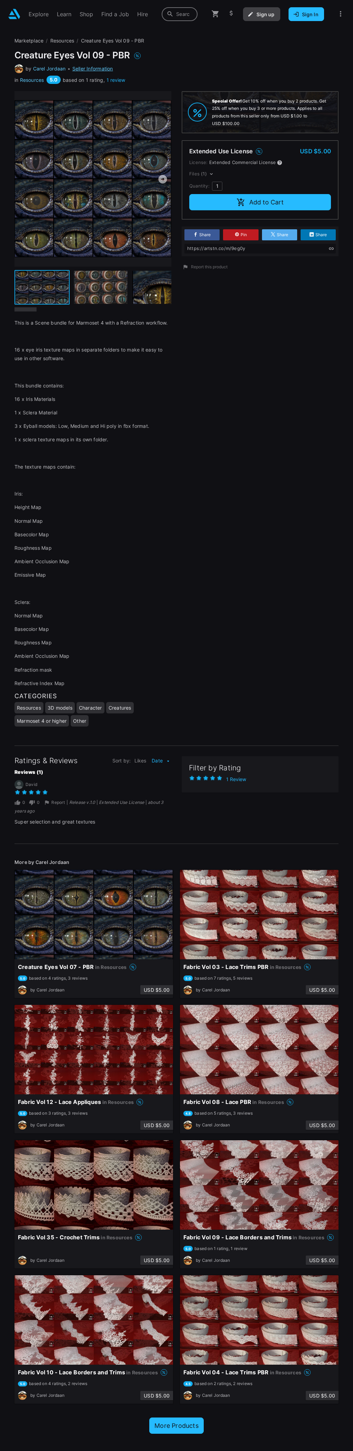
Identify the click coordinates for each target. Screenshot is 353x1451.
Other (79, 721)
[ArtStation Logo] (14, 14)
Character (90, 708)
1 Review (236, 779)
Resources (32, 80)
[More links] (340, 14)
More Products (176, 1425)
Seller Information (92, 68)
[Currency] (231, 14)
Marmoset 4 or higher (42, 721)
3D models (60, 708)
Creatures (120, 708)
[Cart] (215, 14)
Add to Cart (266, 202)
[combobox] (180, 14)
